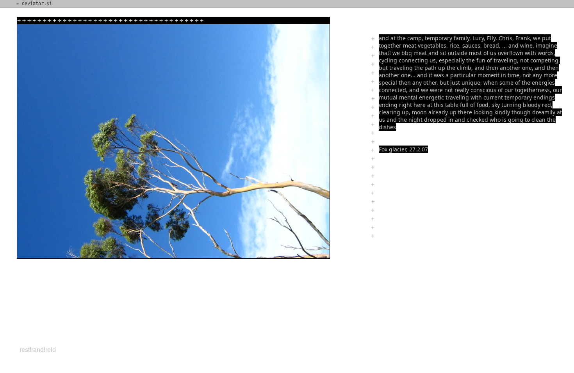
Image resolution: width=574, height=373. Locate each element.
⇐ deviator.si (34, 3)
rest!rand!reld (38, 349)
